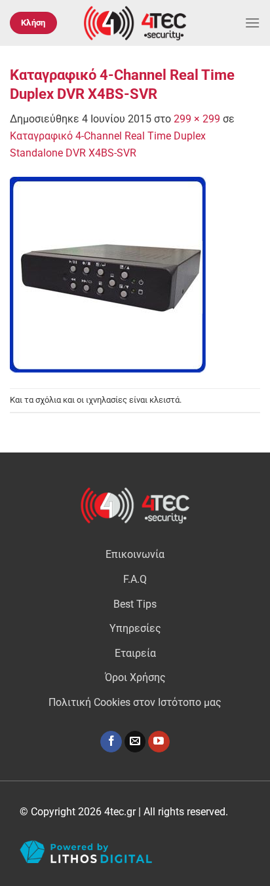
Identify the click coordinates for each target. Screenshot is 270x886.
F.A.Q (135, 579)
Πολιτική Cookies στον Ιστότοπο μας (135, 702)
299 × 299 (197, 119)
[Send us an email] (135, 742)
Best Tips (135, 604)
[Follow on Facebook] (111, 742)
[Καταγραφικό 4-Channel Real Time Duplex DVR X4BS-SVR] (108, 274)
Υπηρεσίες (135, 628)
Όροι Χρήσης (135, 677)
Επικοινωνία (135, 554)
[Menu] (252, 23)
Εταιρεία (135, 653)
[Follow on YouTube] (159, 742)
